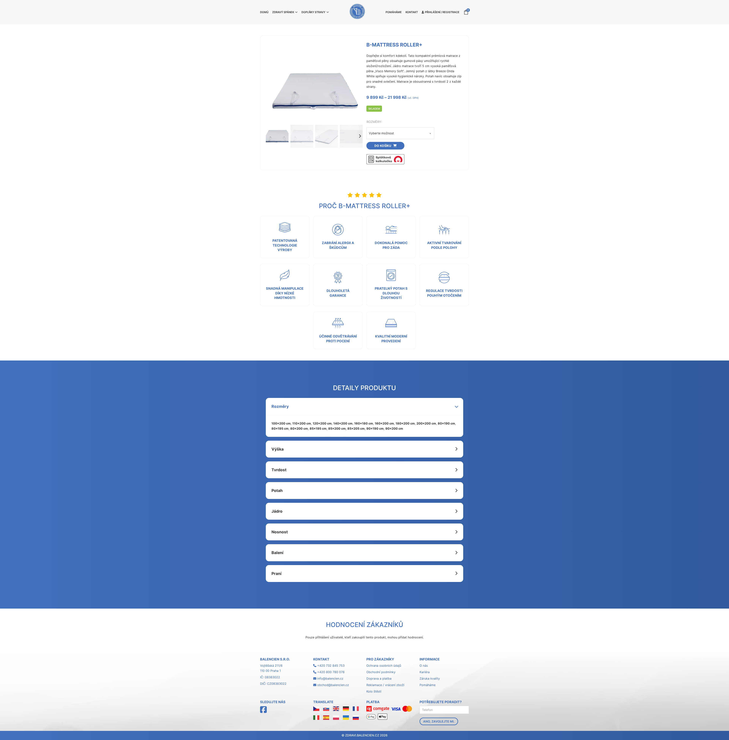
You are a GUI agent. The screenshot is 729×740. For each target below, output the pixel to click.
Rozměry (374, 122)
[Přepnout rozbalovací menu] (296, 12)
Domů (264, 12)
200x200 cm (426, 423)
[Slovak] (326, 708)
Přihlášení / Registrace (442, 12)
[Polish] (336, 717)
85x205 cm (356, 428)
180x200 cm (405, 423)
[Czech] (316, 708)
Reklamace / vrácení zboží (385, 685)
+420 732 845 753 (330, 665)
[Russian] (356, 717)
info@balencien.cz (330, 678)
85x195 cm (318, 428)
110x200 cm (301, 423)
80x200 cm (299, 428)
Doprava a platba (378, 678)
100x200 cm (281, 423)
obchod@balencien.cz (333, 685)
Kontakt (412, 12)
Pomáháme (394, 12)
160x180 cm (363, 423)
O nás (424, 665)
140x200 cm (343, 423)
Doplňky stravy (313, 12)
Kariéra (425, 672)
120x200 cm (322, 423)
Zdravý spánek (283, 12)
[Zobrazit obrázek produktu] (314, 90)
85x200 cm (337, 428)
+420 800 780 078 (330, 672)
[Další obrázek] (360, 136)
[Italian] (316, 717)
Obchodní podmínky (380, 672)
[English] (336, 708)
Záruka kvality (430, 678)
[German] (346, 708)
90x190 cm (375, 428)
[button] (364, 406)
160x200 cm (384, 423)
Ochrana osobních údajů (383, 665)
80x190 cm (446, 423)
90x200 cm (394, 428)
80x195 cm (280, 428)
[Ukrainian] (346, 717)
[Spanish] (326, 717)
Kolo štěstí (373, 691)
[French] (356, 708)
